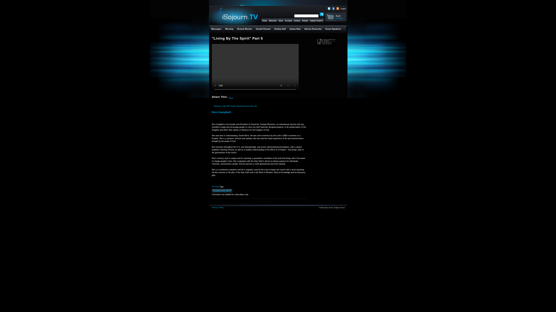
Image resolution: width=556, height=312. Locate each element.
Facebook (333, 8)
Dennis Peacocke (313, 29)
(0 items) (339, 18)
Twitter (329, 8)
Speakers (218, 106)
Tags (224, 106)
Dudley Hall (280, 29)
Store (281, 21)
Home (264, 21)
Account (288, 21)
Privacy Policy (218, 207)
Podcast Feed (337, 8)
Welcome (273, 21)
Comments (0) (251, 106)
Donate (305, 21)
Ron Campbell (221, 112)
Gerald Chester (263, 29)
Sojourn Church (316, 21)
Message (215, 186)
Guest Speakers (333, 29)
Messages (216, 29)
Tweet (230, 98)
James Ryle (295, 29)
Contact (297, 21)
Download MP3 (222, 191)
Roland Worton (244, 29)
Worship (229, 29)
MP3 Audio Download (235, 106)
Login (343, 9)
